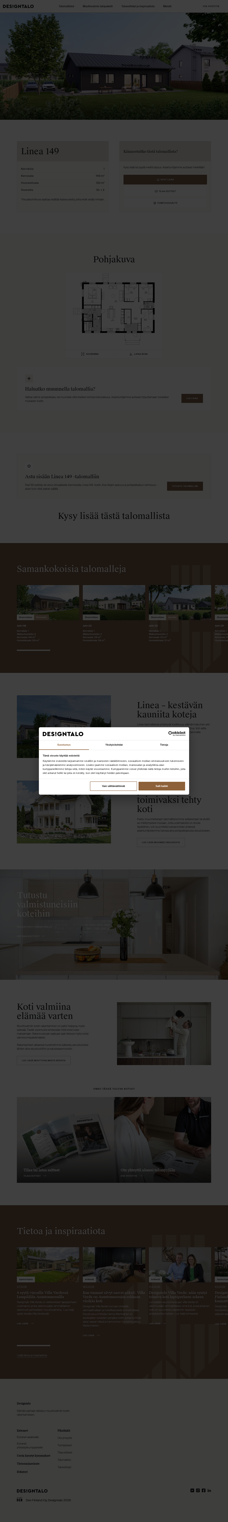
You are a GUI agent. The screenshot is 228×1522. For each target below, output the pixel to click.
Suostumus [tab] (64, 744)
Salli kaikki (162, 786)
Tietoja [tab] (164, 744)
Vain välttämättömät (113, 786)
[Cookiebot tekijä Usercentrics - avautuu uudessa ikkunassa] (170, 733)
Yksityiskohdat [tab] (114, 744)
